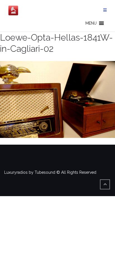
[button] (91, 23)
